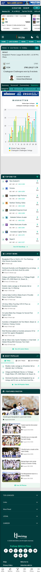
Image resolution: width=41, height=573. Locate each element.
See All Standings (19, 247)
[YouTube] (11, 551)
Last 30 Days (34, 360)
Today (8, 360)
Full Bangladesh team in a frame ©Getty (29, 475)
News (23, 42)
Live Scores (13, 42)
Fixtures (6, 28)
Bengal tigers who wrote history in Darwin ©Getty (28, 462)
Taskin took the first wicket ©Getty (29, 426)
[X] (21, 551)
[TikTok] (25, 551)
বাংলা (37, 7)
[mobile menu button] (3, 37)
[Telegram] (21, 556)
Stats (25, 28)
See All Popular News (22, 384)
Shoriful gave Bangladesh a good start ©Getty (17, 417)
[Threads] (25, 556)
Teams (31, 42)
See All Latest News (22, 349)
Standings (16, 28)
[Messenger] (35, 551)
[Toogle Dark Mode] (32, 37)
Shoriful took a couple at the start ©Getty (29, 450)
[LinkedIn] (16, 556)
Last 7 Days (21, 360)
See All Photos (21, 485)
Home (4, 42)
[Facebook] (6, 551)
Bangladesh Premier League (11, 55)
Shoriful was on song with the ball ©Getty (29, 438)
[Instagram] (16, 551)
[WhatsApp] (30, 551)
